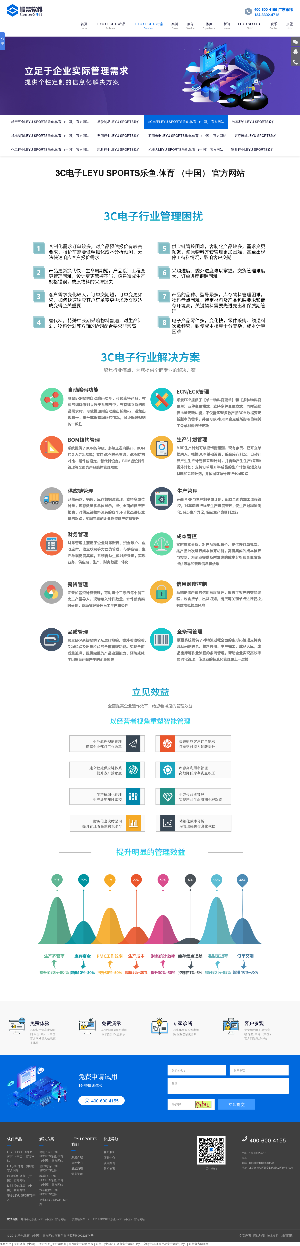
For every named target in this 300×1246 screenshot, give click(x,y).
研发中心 (77, 1163)
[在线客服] (295, 51)
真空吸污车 (78, 1219)
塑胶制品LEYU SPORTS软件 (118, 121)
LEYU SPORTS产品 (110, 25)
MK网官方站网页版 (81, 1244)
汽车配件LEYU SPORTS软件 (253, 121)
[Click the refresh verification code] (203, 1104)
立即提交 (236, 1104)
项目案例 (109, 1163)
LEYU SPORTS (249, 25)
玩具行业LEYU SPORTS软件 (118, 149)
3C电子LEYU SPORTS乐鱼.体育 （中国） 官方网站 (186, 121)
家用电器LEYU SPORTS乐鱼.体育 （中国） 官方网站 (187, 135)
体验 (209, 25)
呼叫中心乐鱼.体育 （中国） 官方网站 (43, 1219)
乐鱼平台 (5, 1244)
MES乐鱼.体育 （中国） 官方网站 (19, 1188)
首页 (84, 25)
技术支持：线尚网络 (280, 1235)
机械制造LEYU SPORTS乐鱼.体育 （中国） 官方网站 (50, 135)
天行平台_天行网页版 (53, 1244)
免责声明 (245, 1235)
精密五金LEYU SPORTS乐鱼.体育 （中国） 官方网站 (50, 121)
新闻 (226, 25)
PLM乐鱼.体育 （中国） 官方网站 (19, 1178)
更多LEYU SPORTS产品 (21, 1197)
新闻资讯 (109, 1168)
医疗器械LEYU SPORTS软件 (255, 135)
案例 (174, 25)
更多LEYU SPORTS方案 (53, 1202)
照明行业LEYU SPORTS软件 (118, 135)
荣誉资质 (77, 1174)
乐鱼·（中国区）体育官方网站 (115, 1244)
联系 (274, 25)
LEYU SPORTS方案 (148, 25)
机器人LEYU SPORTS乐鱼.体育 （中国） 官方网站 (185, 149)
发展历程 (77, 1168)
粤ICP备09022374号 (80, 1235)
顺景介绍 (77, 1157)
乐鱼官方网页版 (199, 1244)
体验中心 (109, 1157)
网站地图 (259, 1235)
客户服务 (109, 1152)
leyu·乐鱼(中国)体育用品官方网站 (157, 1244)
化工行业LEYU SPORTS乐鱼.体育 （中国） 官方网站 (50, 149)
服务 (190, 25)
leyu (183, 1244)
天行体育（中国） (25, 1244)
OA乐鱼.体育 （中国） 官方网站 (21, 1168)
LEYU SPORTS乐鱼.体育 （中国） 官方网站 (20, 1156)
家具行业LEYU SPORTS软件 (252, 149)
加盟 (289, 25)
